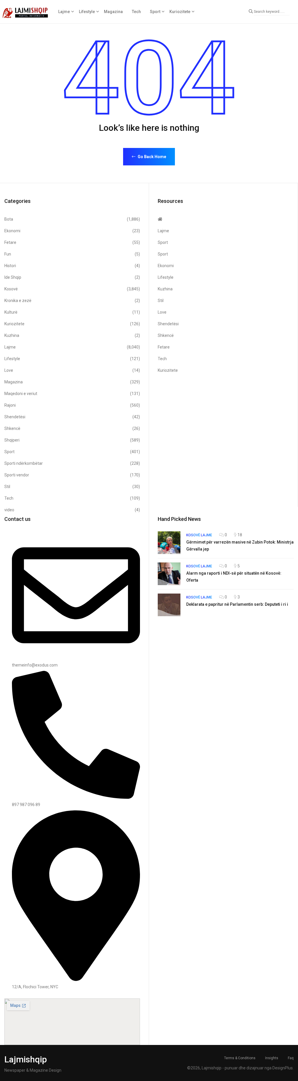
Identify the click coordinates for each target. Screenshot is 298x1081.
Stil (72, 486)
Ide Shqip (72, 277)
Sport (155, 11)
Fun (72, 254)
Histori (72, 265)
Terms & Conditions (240, 1058)
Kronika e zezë (72, 300)
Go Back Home (151, 156)
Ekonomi (72, 230)
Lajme (64, 11)
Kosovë (72, 289)
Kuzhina (72, 335)
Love (72, 370)
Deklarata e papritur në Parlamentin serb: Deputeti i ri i (237, 604)
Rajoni (72, 405)
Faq (291, 1058)
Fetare (72, 242)
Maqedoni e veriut (72, 393)
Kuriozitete (179, 11)
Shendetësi (72, 416)
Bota (72, 219)
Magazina (113, 11)
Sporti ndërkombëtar (72, 463)
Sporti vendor (72, 475)
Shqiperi (72, 440)
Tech (136, 11)
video (72, 510)
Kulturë (72, 312)
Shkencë (72, 428)
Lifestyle (87, 11)
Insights (271, 1058)
